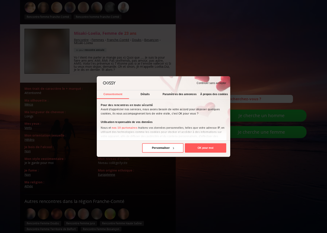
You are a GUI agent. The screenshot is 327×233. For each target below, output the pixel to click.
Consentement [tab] (112, 94)
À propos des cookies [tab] (214, 94)
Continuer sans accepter (211, 83)
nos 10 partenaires (124, 127)
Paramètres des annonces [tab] (180, 94)
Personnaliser (161, 147)
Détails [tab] (145, 94)
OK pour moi (205, 147)
